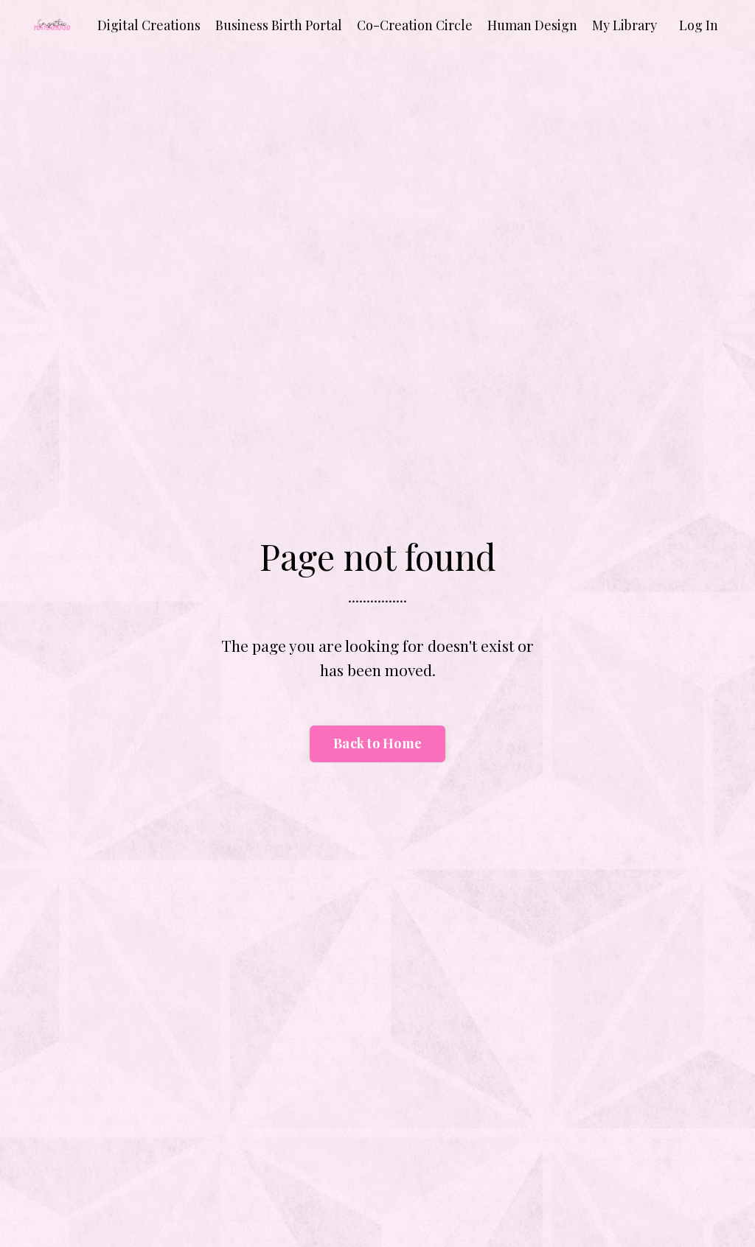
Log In (698, 25)
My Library (624, 25)
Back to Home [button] (377, 743)
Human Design (532, 25)
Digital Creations (149, 25)
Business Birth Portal (278, 25)
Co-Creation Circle (415, 25)
